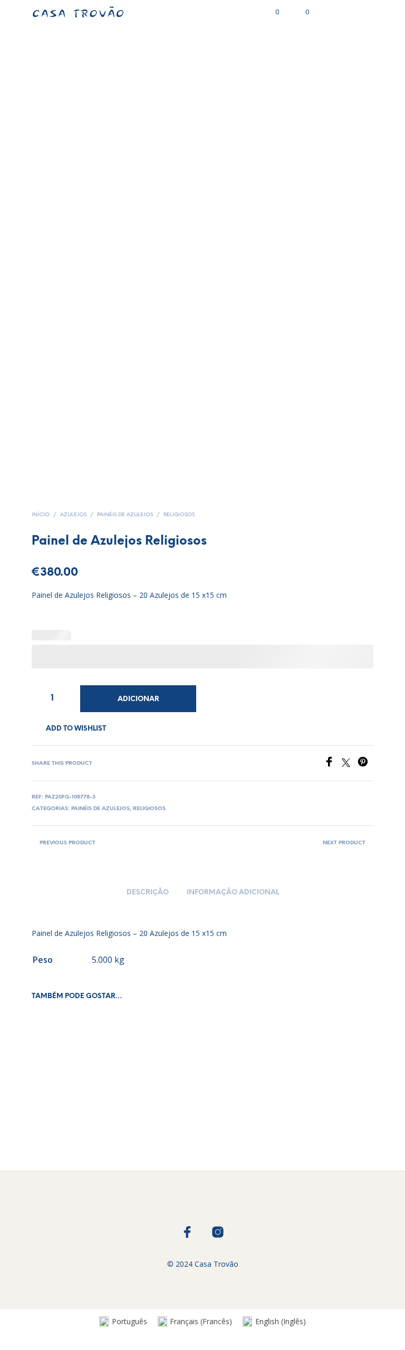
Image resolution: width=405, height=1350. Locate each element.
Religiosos (179, 515)
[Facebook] (333, 764)
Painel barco (53, 1117)
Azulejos (73, 515)
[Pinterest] (365, 764)
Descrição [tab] (148, 892)
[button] (270, 12)
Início (41, 515)
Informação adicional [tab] (233, 892)
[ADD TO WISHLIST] (99, 1114)
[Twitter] (350, 764)
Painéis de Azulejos (125, 515)
